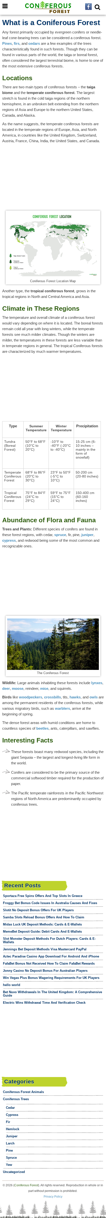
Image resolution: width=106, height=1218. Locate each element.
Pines (7, 43)
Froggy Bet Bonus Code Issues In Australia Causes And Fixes (50, 903)
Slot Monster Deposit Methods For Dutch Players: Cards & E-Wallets (49, 940)
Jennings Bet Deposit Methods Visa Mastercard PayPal (45, 949)
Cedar (10, 1108)
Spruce (11, 1157)
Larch (10, 1143)
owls (93, 697)
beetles (42, 728)
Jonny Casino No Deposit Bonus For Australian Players (45, 970)
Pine (9, 1150)
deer (6, 688)
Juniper (12, 1136)
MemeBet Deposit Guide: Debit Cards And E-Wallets (42, 931)
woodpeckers (30, 697)
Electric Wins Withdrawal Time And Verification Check (44, 1002)
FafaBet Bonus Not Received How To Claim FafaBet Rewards (49, 963)
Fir (8, 1122)
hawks (75, 697)
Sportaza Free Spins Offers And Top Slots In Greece (42, 896)
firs (16, 43)
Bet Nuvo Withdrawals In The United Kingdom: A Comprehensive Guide (52, 993)
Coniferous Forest (26, 1185)
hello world (11, 985)
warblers (62, 708)
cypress (9, 540)
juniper (87, 535)
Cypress (12, 1115)
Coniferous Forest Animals (23, 1092)
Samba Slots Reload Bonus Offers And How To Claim (43, 917)
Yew (9, 1165)
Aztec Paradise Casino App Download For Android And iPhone (51, 956)
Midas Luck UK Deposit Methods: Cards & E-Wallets (42, 924)
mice (44, 688)
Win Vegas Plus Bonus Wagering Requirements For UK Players (51, 978)
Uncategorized (14, 1172)
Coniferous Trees (16, 1099)
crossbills (52, 697)
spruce (60, 535)
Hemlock (12, 1129)
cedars (34, 43)
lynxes (96, 683)
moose (17, 688)
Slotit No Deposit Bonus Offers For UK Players (38, 910)
